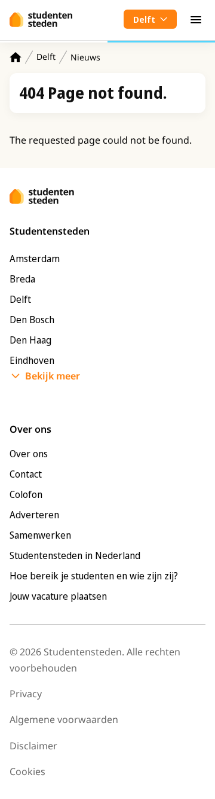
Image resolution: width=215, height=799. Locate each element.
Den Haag (30, 340)
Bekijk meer (52, 376)
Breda (22, 278)
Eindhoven (32, 360)
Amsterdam (35, 258)
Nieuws (85, 57)
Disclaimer (33, 745)
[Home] (16, 57)
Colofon (26, 494)
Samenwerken (40, 535)
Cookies (27, 771)
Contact (26, 474)
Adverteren (34, 514)
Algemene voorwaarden (64, 719)
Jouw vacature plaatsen (58, 596)
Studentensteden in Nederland (75, 555)
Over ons (29, 453)
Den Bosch (32, 319)
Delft (46, 56)
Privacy (26, 693)
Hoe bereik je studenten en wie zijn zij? (94, 575)
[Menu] (195, 19)
